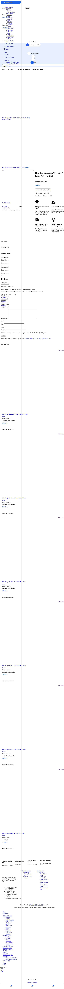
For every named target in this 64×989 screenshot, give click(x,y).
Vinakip (9, 26)
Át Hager (9, 31)
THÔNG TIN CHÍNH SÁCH (41, 871)
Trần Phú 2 (10, 24)
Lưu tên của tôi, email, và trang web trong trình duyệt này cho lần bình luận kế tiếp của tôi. (25, 333)
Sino (8, 20)
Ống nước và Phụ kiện (13, 62)
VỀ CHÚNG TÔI (25, 871)
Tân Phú (9, 22)
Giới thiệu (26, 872)
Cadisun (9, 9)
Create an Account (32, 982)
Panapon (9, 19)
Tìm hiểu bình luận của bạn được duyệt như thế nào (37, 338)
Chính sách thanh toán (43, 877)
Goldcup (9, 15)
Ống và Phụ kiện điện (12, 63)
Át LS (8, 33)
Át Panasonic (10, 36)
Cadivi (9, 10)
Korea (8, 16)
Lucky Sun (10, 17)
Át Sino (9, 38)
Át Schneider (10, 37)
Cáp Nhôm (10, 13)
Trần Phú (9, 23)
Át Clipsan (10, 30)
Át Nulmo (9, 34)
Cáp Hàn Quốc (11, 12)
